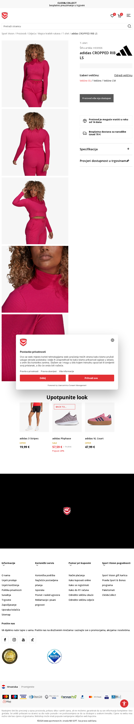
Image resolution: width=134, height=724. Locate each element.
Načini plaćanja (77, 575)
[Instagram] (14, 639)
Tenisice (56, 434)
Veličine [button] (97, 80)
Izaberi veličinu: (89, 75)
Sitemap (6, 614)
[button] (67, 26)
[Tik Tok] (32, 639)
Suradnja (6, 594)
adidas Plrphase (61, 438)
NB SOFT (73, 720)
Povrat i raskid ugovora (47, 594)
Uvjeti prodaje (9, 580)
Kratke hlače (26, 434)
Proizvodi (21, 33)
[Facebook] (5, 639)
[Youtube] (23, 639)
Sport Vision (8, 33)
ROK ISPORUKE (67, 3)
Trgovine (6, 599)
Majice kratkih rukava (49, 33)
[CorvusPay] (69, 696)
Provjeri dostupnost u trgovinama (104, 161)
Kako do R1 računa (79, 590)
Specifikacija (89, 149)
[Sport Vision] (5, 15)
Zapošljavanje (9, 604)
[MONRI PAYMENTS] (6, 701)
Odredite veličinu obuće (81, 594)
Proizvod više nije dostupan (96, 98)
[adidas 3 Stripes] (34, 417)
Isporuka (39, 590)
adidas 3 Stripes (29, 438)
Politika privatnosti (12, 590)
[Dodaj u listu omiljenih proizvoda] (44, 427)
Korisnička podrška (45, 575)
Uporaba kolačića (11, 609)
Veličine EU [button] (85, 80)
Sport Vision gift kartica (114, 575)
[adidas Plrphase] (67, 417)
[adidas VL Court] (99, 417)
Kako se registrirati (79, 585)
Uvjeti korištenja (10, 585)
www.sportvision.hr (53, 720)
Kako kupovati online (80, 580)
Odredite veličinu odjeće (81, 599)
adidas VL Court (94, 438)
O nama (6, 575)
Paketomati (108, 590)
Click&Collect (109, 594)
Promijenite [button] (27, 686)
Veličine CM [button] (110, 80)
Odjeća (32, 33)
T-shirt (65, 33)
